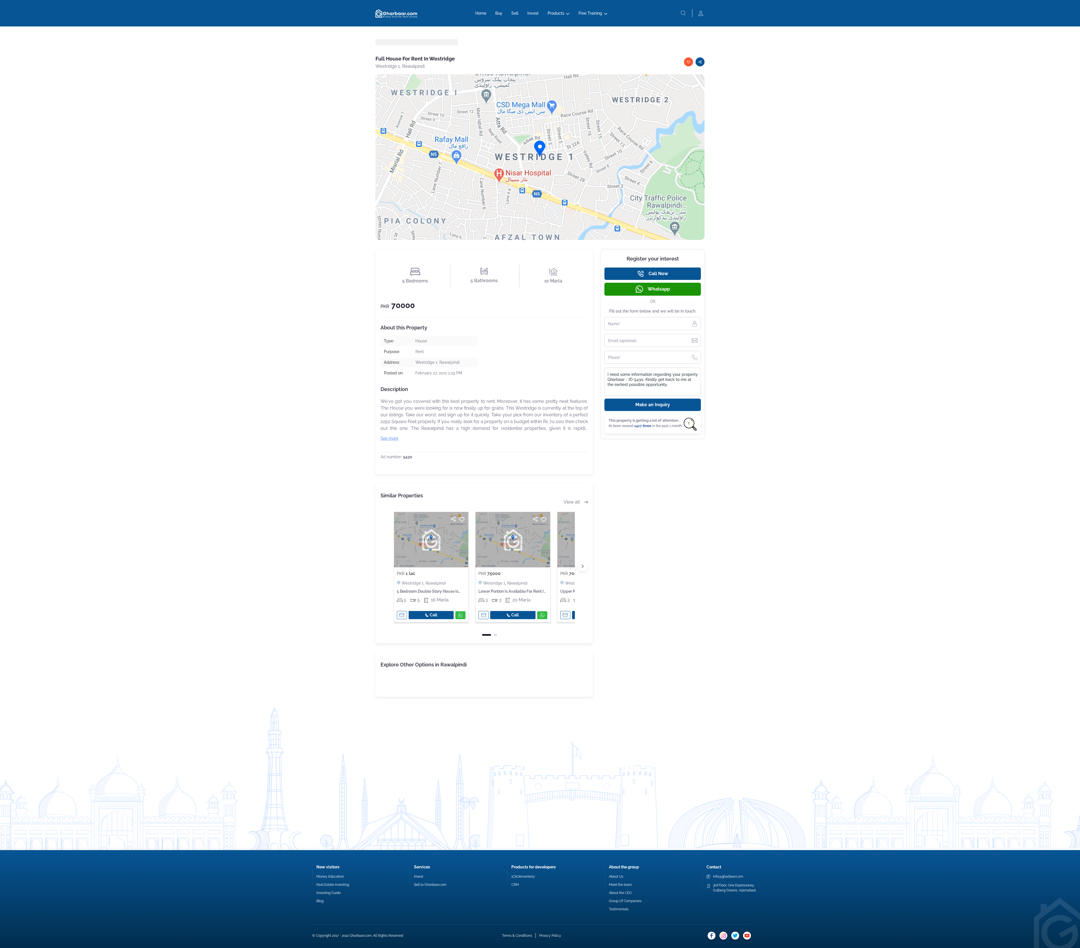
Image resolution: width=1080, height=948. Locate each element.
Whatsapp (659, 289)
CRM (515, 885)
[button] (583, 566)
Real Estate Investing (332, 885)
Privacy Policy (550, 936)
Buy (498, 13)
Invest (533, 13)
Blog (319, 901)
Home (480, 13)
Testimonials (619, 909)
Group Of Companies (625, 901)
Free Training (590, 13)
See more (389, 438)
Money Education (330, 877)
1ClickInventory (523, 877)
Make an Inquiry (652, 404)
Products (556, 13)
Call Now (658, 273)
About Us (616, 877)
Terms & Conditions (517, 936)
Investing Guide (328, 893)
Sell (514, 13)
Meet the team (620, 885)
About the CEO (620, 893)
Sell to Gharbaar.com (430, 885)
